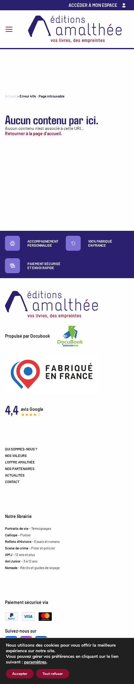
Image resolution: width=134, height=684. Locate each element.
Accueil (11, 96)
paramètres (35, 662)
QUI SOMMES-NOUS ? (21, 449)
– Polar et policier (30, 548)
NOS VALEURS (16, 456)
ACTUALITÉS (15, 475)
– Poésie (18, 535)
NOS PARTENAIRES (20, 469)
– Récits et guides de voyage (32, 568)
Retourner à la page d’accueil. (33, 133)
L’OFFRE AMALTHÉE (20, 462)
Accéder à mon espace (93, 5)
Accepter (19, 673)
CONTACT (12, 482)
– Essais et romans (32, 541)
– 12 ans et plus (20, 555)
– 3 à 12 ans (21, 561)
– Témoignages (28, 528)
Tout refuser (52, 673)
